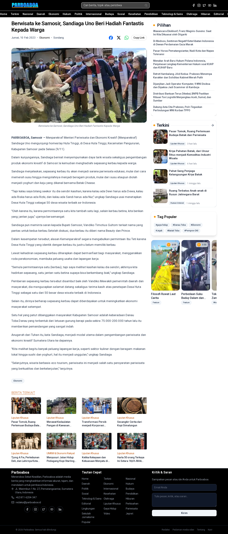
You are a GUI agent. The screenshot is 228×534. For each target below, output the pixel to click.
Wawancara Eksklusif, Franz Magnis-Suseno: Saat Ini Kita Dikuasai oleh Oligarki (182, 33)
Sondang (58, 37)
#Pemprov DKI (191, 230)
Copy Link (138, 37)
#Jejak (159, 230)
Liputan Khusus (112, 503)
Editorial (219, 14)
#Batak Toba (173, 230)
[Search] (146, 5)
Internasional (94, 14)
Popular (86, 522)
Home (3, 14)
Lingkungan (88, 508)
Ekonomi (54, 14)
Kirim (184, 513)
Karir (210, 529)
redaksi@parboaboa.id (28, 502)
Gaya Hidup (110, 508)
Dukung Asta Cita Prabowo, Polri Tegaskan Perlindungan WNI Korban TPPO (177, 109)
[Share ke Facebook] (111, 37)
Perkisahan (132, 503)
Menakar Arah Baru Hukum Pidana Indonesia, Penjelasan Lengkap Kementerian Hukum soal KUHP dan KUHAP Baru (183, 64)
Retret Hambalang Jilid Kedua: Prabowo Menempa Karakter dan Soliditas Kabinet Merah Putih (182, 76)
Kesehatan (134, 14)
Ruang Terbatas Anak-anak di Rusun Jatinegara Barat (188, 192)
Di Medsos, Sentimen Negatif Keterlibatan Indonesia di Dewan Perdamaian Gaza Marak (183, 43)
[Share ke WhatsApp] (126, 37)
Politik (78, 14)
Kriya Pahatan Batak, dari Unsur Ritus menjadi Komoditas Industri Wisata (190, 154)
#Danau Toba (179, 225)
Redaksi (166, 529)
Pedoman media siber (183, 529)
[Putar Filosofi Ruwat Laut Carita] (165, 265)
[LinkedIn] (215, 5)
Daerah (41, 14)
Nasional (28, 14)
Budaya (109, 14)
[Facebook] (193, 5)
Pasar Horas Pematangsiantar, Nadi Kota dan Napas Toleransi (183, 52)
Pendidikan (151, 14)
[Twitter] (204, 5)
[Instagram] (199, 5)
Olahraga (191, 14)
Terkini (15, 14)
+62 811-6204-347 (26, 497)
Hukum (67, 14)
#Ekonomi (196, 225)
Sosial (121, 14)
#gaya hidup (162, 225)
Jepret (129, 513)
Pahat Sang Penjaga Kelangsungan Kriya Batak (185, 172)
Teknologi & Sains (172, 14)
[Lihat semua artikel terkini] (212, 125)
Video (107, 513)
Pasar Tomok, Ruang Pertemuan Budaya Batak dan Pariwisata (189, 133)
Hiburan (205, 14)
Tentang (201, 529)
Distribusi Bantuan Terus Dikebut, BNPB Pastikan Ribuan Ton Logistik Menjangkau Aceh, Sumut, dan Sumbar (182, 97)
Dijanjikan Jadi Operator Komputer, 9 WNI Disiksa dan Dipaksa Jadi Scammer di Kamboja (181, 85)
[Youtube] (209, 5)
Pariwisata (132, 508)
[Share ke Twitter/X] (118, 37)
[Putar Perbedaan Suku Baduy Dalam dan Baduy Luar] (196, 265)
